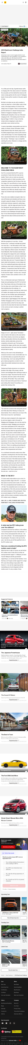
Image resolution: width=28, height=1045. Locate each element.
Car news (3, 992)
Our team (16, 1006)
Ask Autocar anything (6, 1003)
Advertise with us (18, 1014)
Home (2, 975)
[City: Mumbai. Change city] (26, 2)
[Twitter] (14, 1023)
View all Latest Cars (13, 970)
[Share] (26, 46)
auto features (9, 975)
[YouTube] (2, 1023)
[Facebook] (10, 1023)
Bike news (16, 992)
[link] (10, 904)
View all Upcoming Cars (13, 917)
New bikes (16, 984)
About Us (16, 1003)
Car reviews (4, 989)
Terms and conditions (19, 1011)
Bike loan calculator (19, 995)
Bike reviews (17, 989)
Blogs (2, 1006)
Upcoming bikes (18, 987)
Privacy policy (17, 1008)
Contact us (3, 1011)
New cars (3, 984)
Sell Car (3, 1014)
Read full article (13, 660)
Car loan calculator (5, 995)
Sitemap (3, 1008)
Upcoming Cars (4, 987)
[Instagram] (6, 1023)
